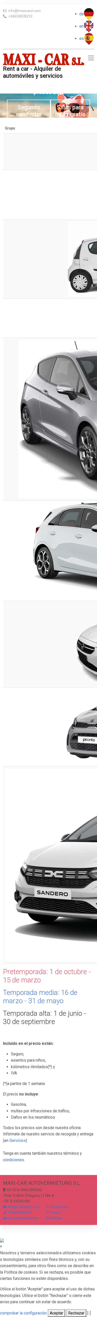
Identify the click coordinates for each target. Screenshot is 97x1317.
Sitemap (55, 1218)
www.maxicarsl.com (23, 1218)
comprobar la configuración (23, 1313)
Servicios (17, 1140)
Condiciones (58, 1207)
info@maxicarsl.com (24, 11)
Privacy (54, 1212)
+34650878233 (20, 16)
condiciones (13, 1159)
